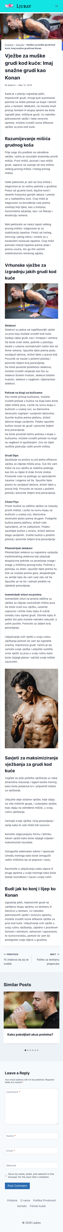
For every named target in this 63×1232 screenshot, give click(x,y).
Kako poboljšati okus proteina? (30, 1034)
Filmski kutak (38, 1206)
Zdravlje (20, 44)
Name (11, 1135)
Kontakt (22, 1206)
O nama (25, 1200)
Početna (9, 44)
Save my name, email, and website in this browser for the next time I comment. (31, 1175)
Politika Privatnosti (44, 1200)
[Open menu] (56, 6)
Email (10, 1150)
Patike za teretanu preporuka (48, 959)
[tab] (25, 1050)
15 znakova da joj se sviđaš (16, 959)
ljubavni (11, 85)
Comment (13, 1092)
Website (11, 1165)
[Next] (54, 1019)
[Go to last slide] (9, 1019)
